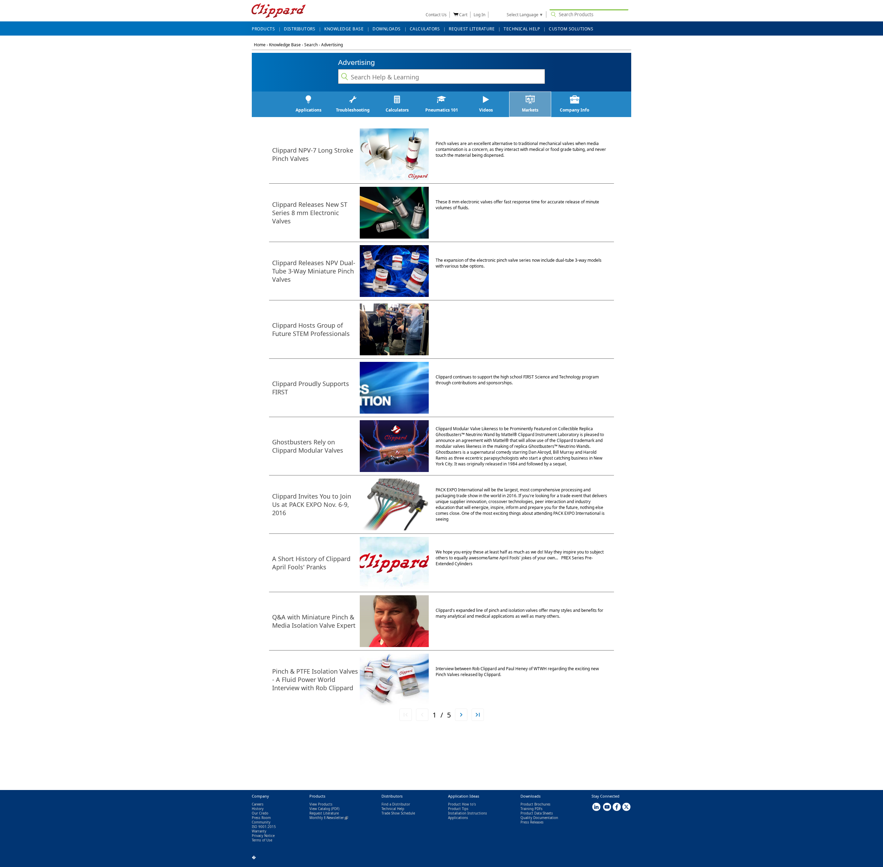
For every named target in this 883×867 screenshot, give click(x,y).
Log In (479, 15)
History (258, 809)
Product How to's (462, 804)
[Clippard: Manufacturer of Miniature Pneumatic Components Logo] (278, 11)
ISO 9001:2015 (264, 827)
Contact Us (436, 15)
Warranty (259, 831)
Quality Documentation (539, 818)
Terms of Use (262, 840)
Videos (486, 110)
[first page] (405, 715)
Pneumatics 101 (441, 110)
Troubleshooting (353, 110)
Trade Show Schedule (398, 813)
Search (311, 45)
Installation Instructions (467, 813)
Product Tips (458, 809)
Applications (308, 110)
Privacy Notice (263, 836)
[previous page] (422, 715)
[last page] (478, 715)
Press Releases (532, 822)
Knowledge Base (285, 45)
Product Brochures (535, 804)
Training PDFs (531, 809)
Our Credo (260, 813)
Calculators (397, 110)
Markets (530, 110)
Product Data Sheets (536, 813)
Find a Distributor (395, 804)
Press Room (261, 818)
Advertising (332, 45)
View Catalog (319, 809)
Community (261, 822)
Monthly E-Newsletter (328, 818)
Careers (258, 804)
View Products (321, 804)
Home (260, 45)
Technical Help (392, 809)
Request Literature (324, 813)
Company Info (574, 110)
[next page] (461, 715)
